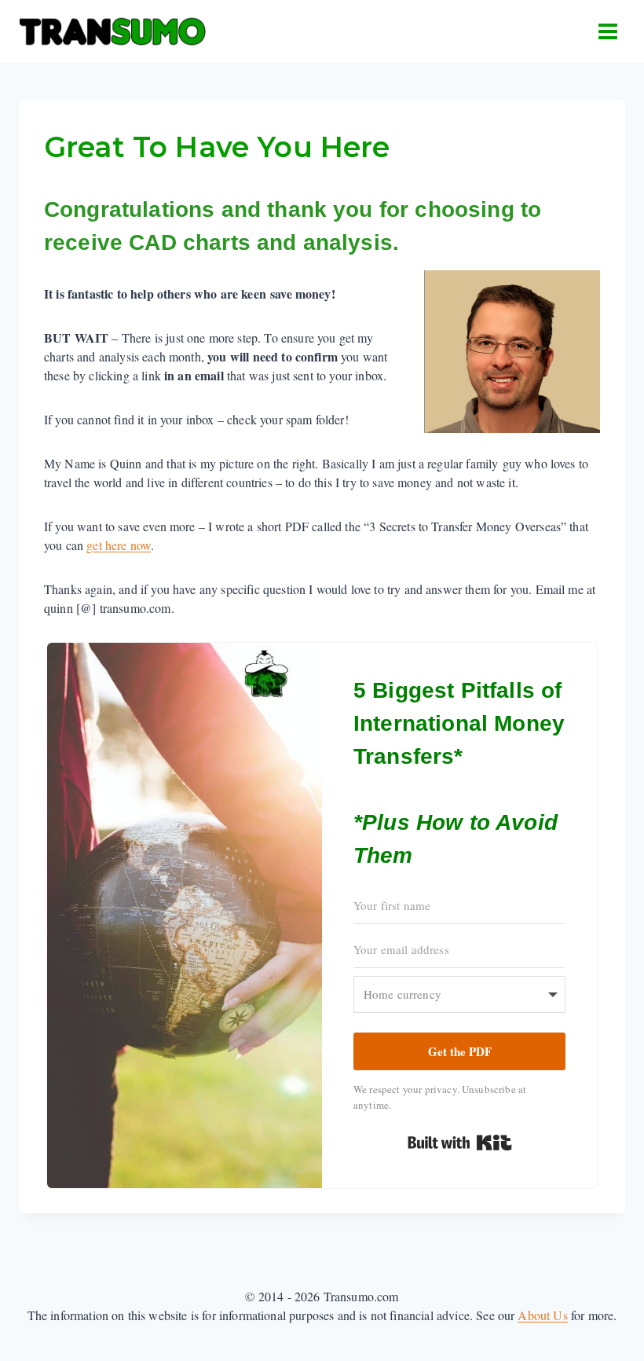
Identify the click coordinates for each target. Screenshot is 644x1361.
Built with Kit (460, 1142)
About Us (542, 1315)
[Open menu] (607, 31)
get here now (118, 545)
